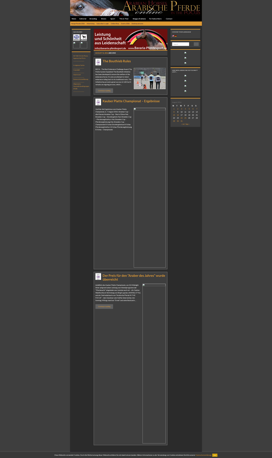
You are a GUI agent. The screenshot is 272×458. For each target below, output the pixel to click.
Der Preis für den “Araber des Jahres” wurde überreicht (134, 277)
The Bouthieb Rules (117, 61)
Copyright (76, 70)
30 (178, 121)
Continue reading (104, 91)
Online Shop (115, 23)
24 (182, 118)
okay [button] (215, 455)
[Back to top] (267, 453)
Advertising (90, 23)
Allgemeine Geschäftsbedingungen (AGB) (81, 86)
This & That (124, 19)
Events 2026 (125, 23)
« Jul (183, 124)
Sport (112, 19)
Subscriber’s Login (103, 23)
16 (178, 115)
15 (174, 115)
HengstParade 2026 (78, 23)
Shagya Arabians (139, 19)
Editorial (82, 19)
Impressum (77, 74)
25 (185, 118)
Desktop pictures (137, 23)
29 (174, 121)
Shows (104, 19)
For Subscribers (155, 19)
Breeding (93, 19)
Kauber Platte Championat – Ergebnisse (131, 101)
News (74, 19)
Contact (169, 19)
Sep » (187, 124)
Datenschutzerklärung (80, 79)
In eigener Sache (78, 65)
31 (182, 121)
